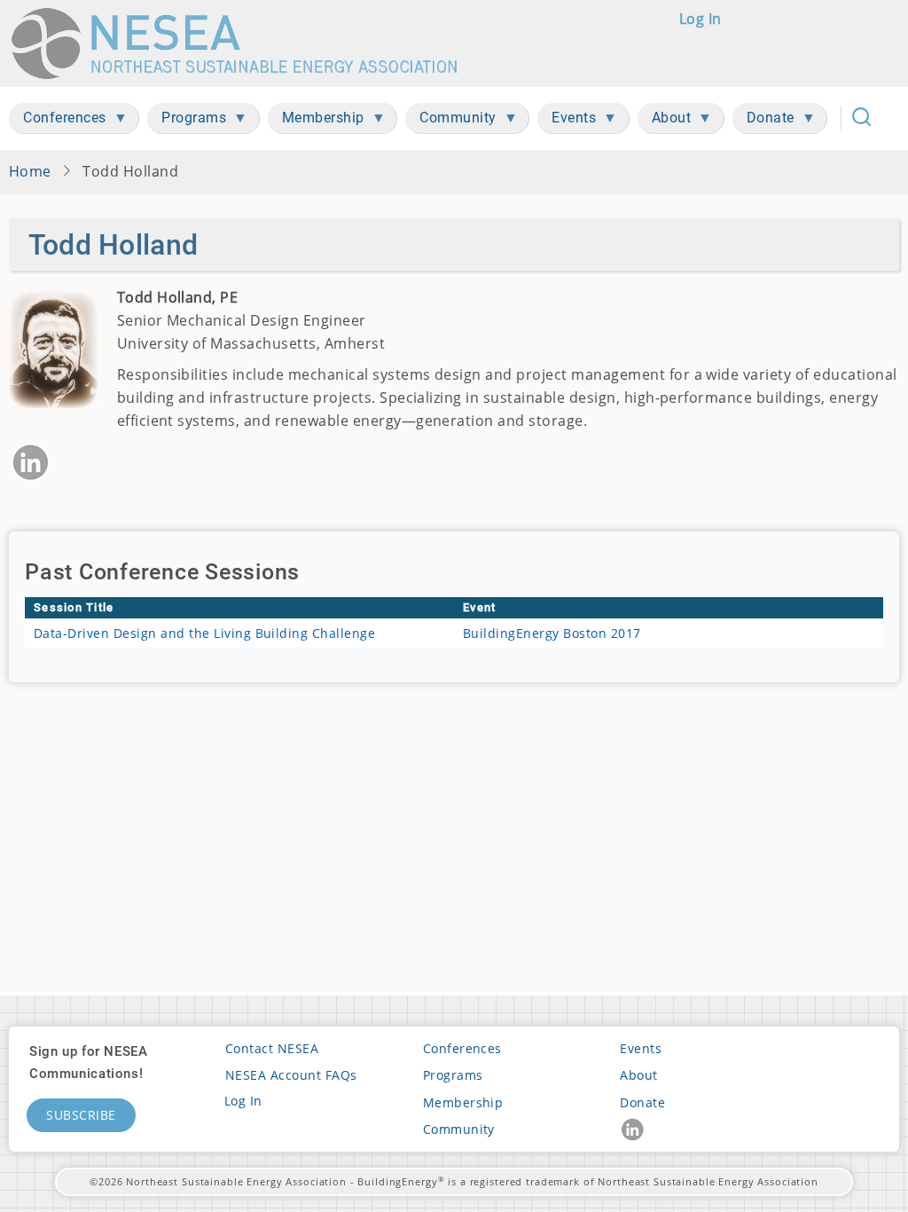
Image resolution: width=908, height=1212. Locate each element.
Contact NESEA (271, 1048)
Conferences (462, 1048)
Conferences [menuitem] (57, 121)
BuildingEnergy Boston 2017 (552, 633)
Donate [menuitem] (763, 121)
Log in (700, 18)
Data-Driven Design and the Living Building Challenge (204, 633)
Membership (463, 1102)
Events (640, 1048)
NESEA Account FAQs (291, 1074)
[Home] (243, 43)
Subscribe (81, 1114)
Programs (453, 1074)
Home (30, 171)
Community (459, 1129)
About (638, 1074)
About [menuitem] (665, 121)
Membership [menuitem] (316, 121)
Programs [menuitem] (186, 121)
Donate (642, 1102)
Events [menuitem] (566, 121)
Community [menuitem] (451, 121)
